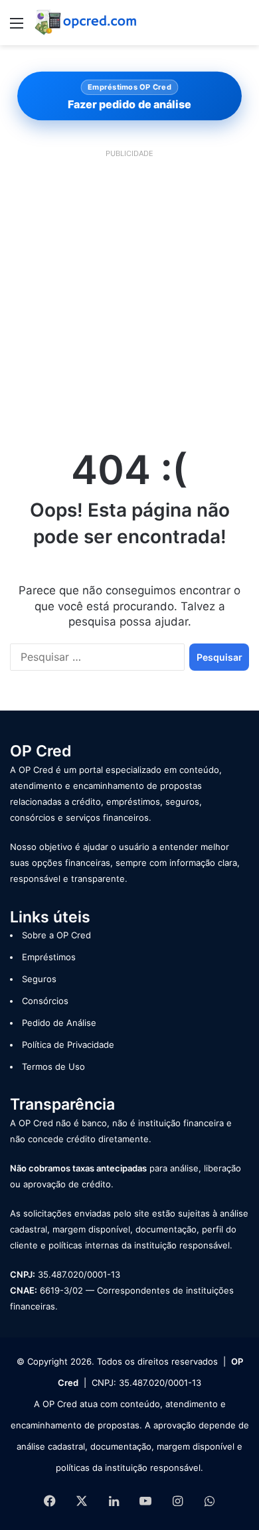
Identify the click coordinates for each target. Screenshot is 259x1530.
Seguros (39, 979)
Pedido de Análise (59, 1022)
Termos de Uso (53, 1066)
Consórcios (45, 1000)
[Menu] (16, 27)
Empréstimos (49, 957)
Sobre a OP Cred (56, 935)
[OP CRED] (86, 22)
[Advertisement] (129, 292)
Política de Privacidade (68, 1044)
